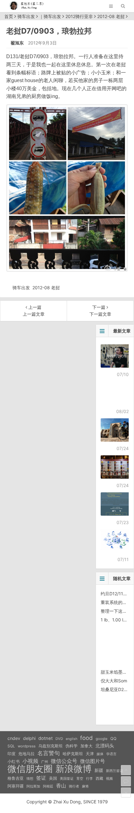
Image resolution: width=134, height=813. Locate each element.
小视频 (30, 761)
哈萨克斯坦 (73, 753)
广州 (44, 762)
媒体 (100, 754)
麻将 (85, 786)
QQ (113, 738)
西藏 (99, 778)
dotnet (45, 738)
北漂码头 (104, 746)
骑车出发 (26, 16)
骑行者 (74, 786)
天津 (90, 753)
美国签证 (67, 778)
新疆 (98, 770)
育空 (79, 779)
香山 (61, 786)
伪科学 (71, 746)
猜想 (29, 778)
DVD (59, 738)
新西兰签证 (114, 771)
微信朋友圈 (30, 768)
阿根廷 (48, 786)
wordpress (27, 746)
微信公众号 (64, 761)
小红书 (13, 761)
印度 (11, 753)
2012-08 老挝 (111, 16)
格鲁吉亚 (15, 778)
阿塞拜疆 (15, 786)
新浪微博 (73, 768)
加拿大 (86, 746)
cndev (13, 738)
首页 (8, 16)
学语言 (111, 754)
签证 (41, 778)
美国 (53, 778)
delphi (29, 738)
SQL (11, 746)
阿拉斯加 (33, 786)
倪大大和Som (114, 680)
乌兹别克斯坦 (50, 745)
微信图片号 (92, 761)
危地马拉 (26, 753)
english (71, 739)
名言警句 (48, 753)
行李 (89, 779)
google (102, 738)
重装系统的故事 (116, 602)
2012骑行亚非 (79, 16)
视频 (109, 778)
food (86, 737)
